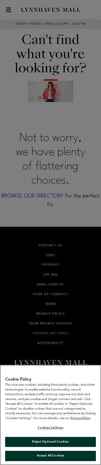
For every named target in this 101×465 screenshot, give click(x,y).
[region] (50, 415)
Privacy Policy (80, 418)
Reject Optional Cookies (50, 441)
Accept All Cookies (50, 455)
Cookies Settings (50, 427)
